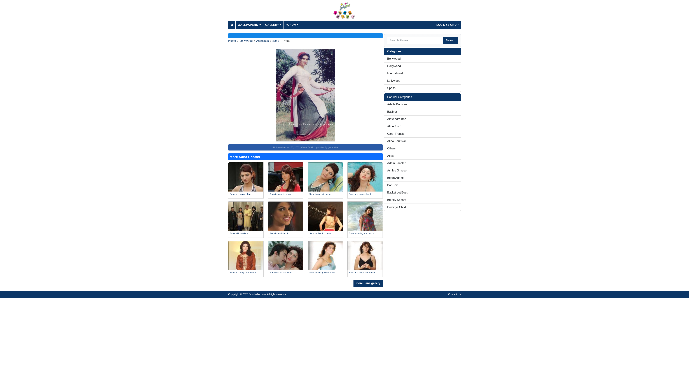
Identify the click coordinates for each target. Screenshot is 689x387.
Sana (275, 40)
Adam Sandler (396, 163)
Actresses (262, 40)
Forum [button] (290, 24)
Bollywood (394, 58)
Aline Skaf (393, 126)
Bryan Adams (395, 177)
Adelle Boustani (397, 104)
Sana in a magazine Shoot (243, 272)
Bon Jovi (392, 185)
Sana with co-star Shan (280, 272)
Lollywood (246, 40)
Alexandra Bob (396, 119)
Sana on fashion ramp (320, 233)
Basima (392, 111)
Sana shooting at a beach (361, 233)
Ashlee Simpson (397, 170)
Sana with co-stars (239, 233)
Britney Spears (396, 199)
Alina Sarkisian (397, 141)
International (395, 73)
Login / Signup (447, 24)
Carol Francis (395, 133)
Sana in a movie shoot (241, 194)
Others (391, 148)
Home (232, 40)
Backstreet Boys (397, 192)
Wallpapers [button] (248, 24)
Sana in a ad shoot (278, 233)
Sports (391, 88)
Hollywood (394, 66)
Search (450, 40)
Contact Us (454, 294)
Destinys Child (396, 207)
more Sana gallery (368, 283)
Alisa (390, 155)
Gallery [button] (272, 24)
